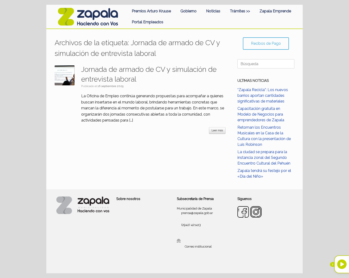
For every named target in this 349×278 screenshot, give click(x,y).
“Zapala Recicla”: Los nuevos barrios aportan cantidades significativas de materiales (262, 95)
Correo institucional (198, 246)
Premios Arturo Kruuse (151, 11)
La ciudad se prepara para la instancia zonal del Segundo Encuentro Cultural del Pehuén (263, 158)
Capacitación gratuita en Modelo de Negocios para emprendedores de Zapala (260, 114)
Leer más (217, 130)
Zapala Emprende (275, 11)
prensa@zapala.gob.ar (197, 213)
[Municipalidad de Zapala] (87, 16)
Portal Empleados (147, 22)
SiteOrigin (180, 264)
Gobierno (188, 11)
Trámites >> (240, 11)
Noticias (213, 11)
